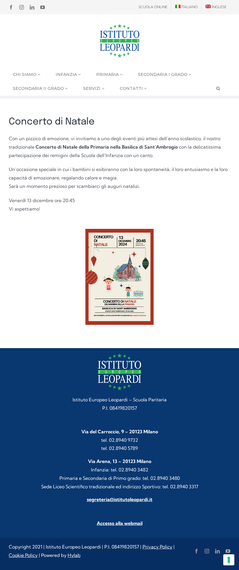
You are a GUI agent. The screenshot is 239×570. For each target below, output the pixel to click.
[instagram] (207, 551)
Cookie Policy (23, 555)
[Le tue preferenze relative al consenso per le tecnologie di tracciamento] (228, 559)
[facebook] (196, 551)
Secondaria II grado (39, 88)
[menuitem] (186, 7)
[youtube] (228, 551)
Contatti (132, 88)
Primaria (108, 74)
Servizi (92, 88)
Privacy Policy (157, 547)
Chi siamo (25, 74)
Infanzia (67, 74)
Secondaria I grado (163, 74)
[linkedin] (217, 551)
